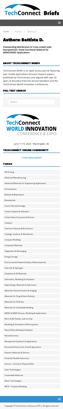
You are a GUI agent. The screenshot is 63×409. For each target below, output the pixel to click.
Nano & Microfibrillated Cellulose (19, 330)
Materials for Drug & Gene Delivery (20, 296)
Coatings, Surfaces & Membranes (19, 234)
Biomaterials (10, 200)
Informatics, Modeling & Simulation (19, 279)
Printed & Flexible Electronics (17, 358)
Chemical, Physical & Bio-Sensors (19, 228)
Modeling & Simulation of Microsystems (21, 324)
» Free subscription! (31, 157)
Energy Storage (11, 256)
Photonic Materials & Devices (17, 352)
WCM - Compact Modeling (16, 386)
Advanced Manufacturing (15, 177)
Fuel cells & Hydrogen (14, 268)
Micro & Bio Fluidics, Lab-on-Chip (18, 318)
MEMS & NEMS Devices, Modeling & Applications (25, 313)
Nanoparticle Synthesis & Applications (21, 341)
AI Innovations (11, 189)
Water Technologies (13, 381)
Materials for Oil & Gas (14, 301)
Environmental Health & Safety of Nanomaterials (25, 262)
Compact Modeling (13, 239)
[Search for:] (31, 102)
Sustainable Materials (14, 375)
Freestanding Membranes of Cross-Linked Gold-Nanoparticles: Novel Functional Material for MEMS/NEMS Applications (27, 50)
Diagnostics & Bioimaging (15, 251)
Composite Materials (13, 245)
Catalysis (8, 223)
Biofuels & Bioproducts (14, 194)
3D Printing (9, 172)
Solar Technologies (13, 369)
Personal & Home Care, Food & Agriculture (23, 347)
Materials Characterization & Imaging (21, 290)
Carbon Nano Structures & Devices (19, 217)
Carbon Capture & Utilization (17, 211)
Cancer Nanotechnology (15, 206)
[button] (58, 22)
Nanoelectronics (12, 335)
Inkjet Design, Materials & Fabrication (20, 285)
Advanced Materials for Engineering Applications (25, 183)
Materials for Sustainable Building (19, 307)
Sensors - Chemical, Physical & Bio (19, 364)
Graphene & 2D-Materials (16, 273)
